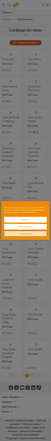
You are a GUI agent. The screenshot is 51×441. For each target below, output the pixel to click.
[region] (25, 220)
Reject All (25, 219)
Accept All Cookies (25, 226)
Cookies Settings (25, 233)
